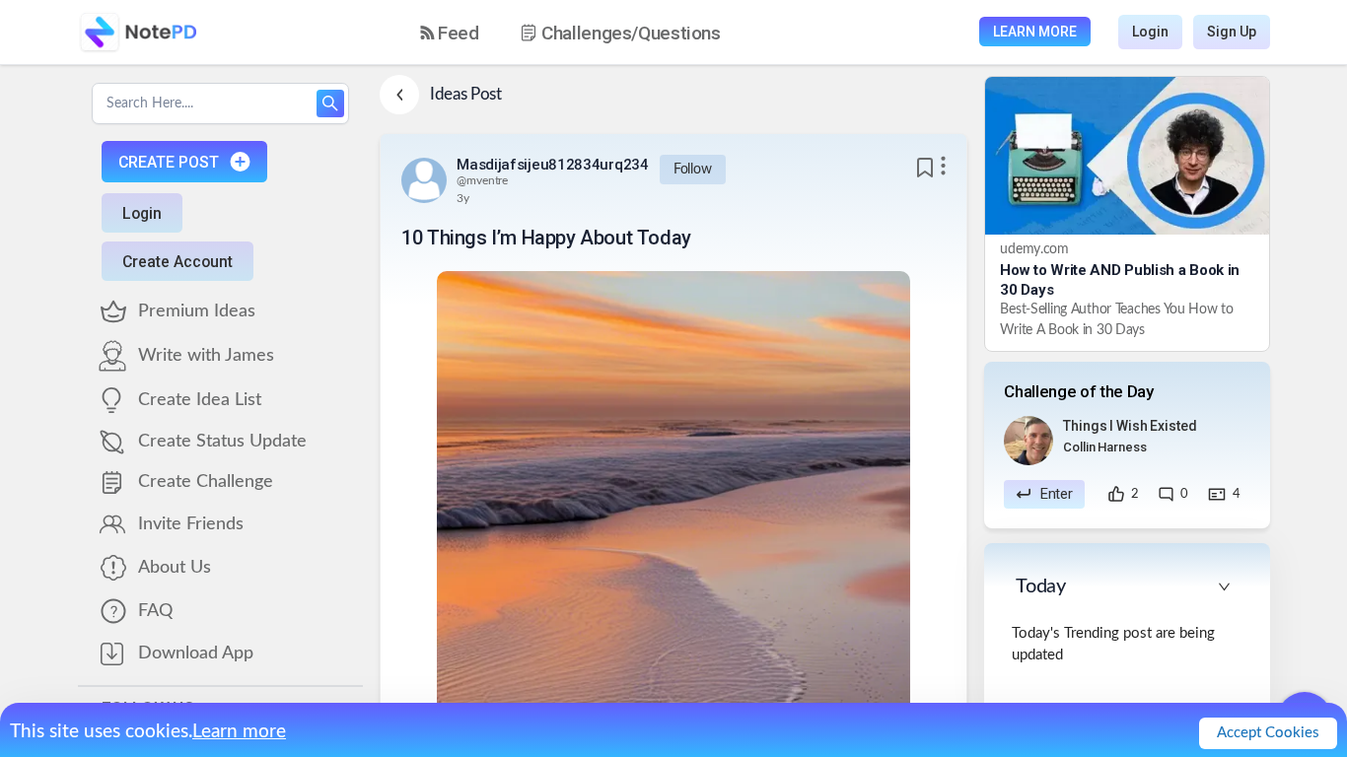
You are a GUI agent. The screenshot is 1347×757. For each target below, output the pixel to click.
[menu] (587, 32)
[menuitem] (449, 33)
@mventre (482, 180)
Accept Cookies (1268, 732)
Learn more (239, 732)
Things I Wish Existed (1129, 426)
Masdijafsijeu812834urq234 (553, 164)
